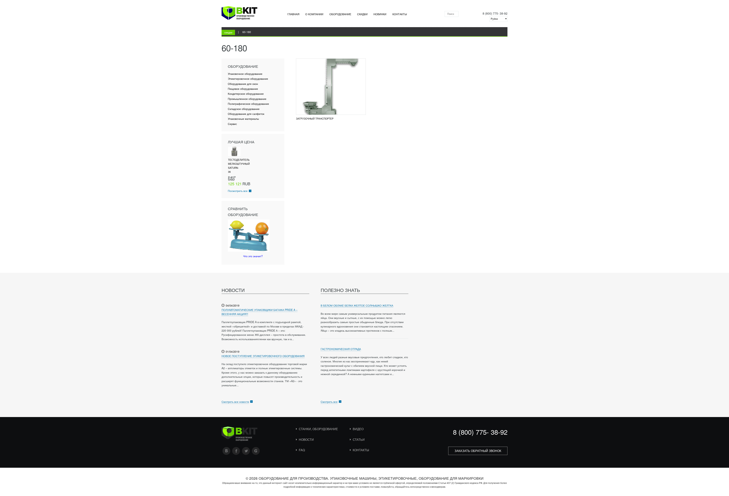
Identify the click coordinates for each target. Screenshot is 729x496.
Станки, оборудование (318, 429)
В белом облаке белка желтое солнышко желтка (357, 305)
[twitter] (246, 451)
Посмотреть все (238, 191)
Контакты (399, 14)
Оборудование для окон (243, 83)
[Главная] (239, 13)
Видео (358, 429)
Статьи (359, 439)
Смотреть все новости (235, 402)
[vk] (226, 451)
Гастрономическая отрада (341, 349)
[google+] (256, 451)
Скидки (362, 14)
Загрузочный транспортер (315, 118)
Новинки (379, 14)
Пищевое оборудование (243, 88)
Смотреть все (329, 402)
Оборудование (340, 14)
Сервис (232, 123)
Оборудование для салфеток (246, 113)
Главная (293, 14)
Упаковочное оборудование (245, 73)
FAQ (302, 450)
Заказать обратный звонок (477, 451)
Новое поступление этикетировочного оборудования (263, 356)
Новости (306, 439)
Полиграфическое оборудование (248, 103)
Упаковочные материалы (243, 118)
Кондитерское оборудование (246, 93)
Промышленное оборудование (247, 98)
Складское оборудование (244, 108)
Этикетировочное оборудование (248, 78)
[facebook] (236, 451)
